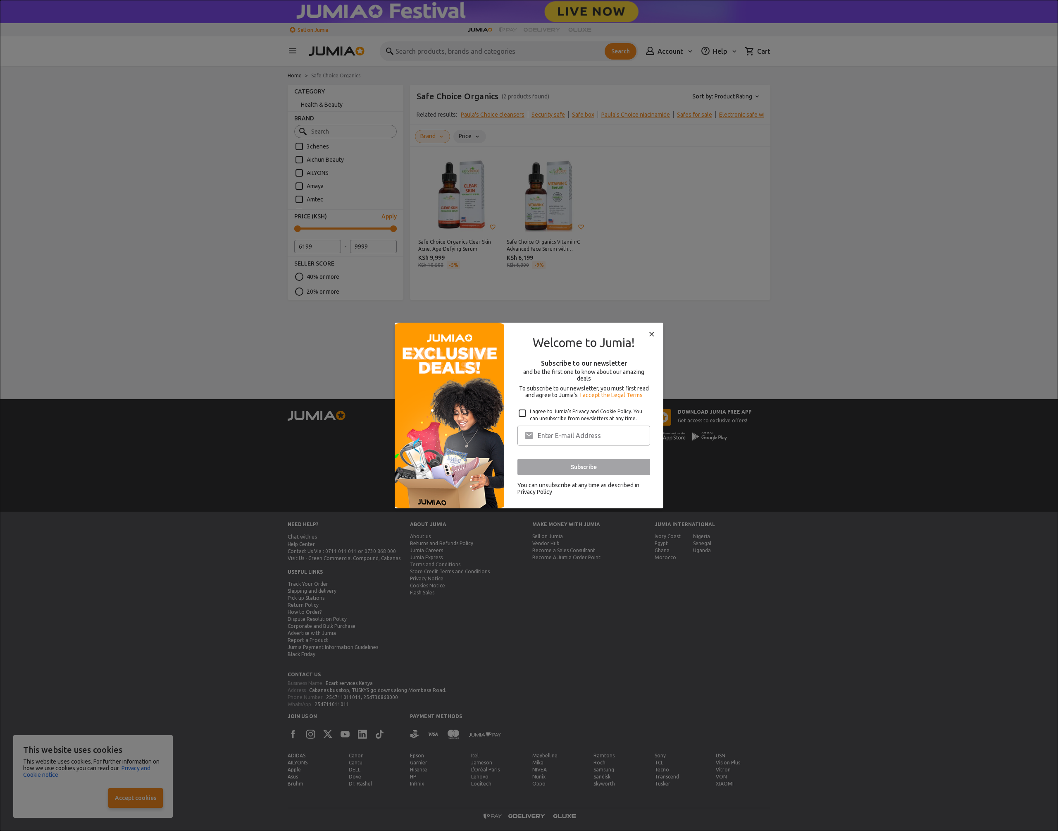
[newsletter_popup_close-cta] (651, 334)
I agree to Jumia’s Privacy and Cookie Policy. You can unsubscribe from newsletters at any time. (586, 415)
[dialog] (529, 415)
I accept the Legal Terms (611, 395)
